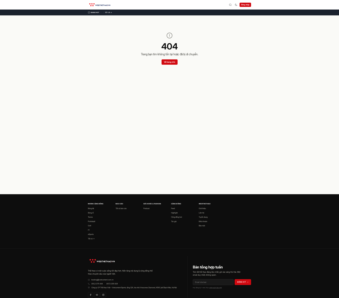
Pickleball (91, 221)
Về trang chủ (169, 62)
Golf (89, 226)
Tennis (90, 217)
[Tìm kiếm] (230, 4)
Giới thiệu (202, 208)
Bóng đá (91, 208)
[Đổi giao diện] (236, 4)
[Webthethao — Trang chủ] (100, 5)
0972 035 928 (112, 284)
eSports (91, 234)
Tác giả (174, 221)
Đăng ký (241, 282)
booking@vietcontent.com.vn (102, 280)
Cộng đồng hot (176, 217)
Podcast (146, 208)
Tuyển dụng (203, 217)
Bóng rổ (91, 213)
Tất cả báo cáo (121, 208)
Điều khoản (203, 221)
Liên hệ (201, 213)
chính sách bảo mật (215, 288)
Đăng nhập (245, 5)
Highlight (174, 213)
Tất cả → (108, 12)
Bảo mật (202, 226)
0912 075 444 (97, 284)
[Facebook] (90, 294)
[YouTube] (97, 294)
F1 (89, 230)
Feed (173, 208)
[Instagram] (103, 294)
